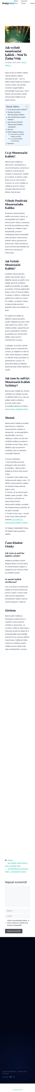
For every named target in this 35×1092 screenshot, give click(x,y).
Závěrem (10, 143)
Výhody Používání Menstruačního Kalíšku (16, 113)
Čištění (9, 19)
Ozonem (5, 1006)
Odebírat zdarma (17, 1058)
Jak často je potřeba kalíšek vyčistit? (17, 135)
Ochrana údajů (7, 1030)
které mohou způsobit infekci (16, 409)
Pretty (8, 3)
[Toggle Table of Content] (26, 106)
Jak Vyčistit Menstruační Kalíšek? (17, 118)
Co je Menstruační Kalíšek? (17, 109)
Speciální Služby (24, 2)
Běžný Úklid (16, 2)
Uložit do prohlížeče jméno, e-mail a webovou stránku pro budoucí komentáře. (18, 923)
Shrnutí (10, 129)
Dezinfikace (6, 995)
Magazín (5, 1023)
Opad (4, 1003)
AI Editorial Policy (17, 1089)
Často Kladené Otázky (16, 132)
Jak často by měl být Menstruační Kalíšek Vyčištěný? (15, 124)
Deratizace (6, 991)
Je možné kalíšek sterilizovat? (17, 140)
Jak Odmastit (6, 999)
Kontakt (4, 1027)
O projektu (5, 1019)
